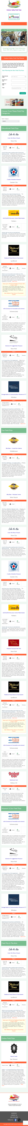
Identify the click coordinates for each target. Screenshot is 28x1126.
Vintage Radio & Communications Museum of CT (13, 394)
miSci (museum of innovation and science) (13, 308)
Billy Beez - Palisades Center (14, 494)
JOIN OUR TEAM (14, 1117)
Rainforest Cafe (14, 780)
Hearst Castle (13, 1056)
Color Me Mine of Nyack (14, 138)
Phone (18, 148)
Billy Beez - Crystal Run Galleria (14, 448)
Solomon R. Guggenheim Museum (13, 345)
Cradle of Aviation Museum (14, 179)
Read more (14, 281)
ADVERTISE (14, 1113)
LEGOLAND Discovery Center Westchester (14, 218)
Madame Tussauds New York (14, 648)
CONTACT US (14, 1115)
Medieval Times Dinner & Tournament (13, 258)
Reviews (24, 268)
